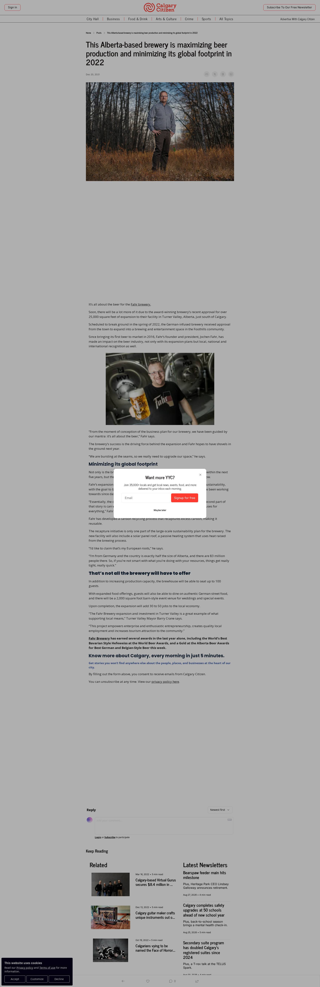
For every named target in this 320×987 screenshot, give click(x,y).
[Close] (200, 474)
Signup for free (184, 498)
